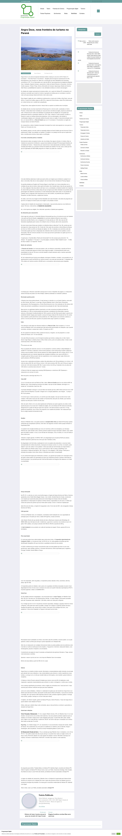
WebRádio (74, 13)
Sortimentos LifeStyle (85, 156)
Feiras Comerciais (85, 165)
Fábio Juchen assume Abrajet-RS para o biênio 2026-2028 (93, 42)
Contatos (82, 13)
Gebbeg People (84, 168)
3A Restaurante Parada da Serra (29, 732)
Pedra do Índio (51, 325)
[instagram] (99, 1)
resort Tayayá (57, 596)
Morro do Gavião (52, 382)
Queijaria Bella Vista (51, 421)
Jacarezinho (40, 218)
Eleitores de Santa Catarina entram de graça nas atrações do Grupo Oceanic (35, 815)
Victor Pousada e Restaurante (29, 714)
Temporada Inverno (85, 130)
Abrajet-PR (51, 788)
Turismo (83, 8)
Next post (50, 812)
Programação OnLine (26, 73)
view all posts (42, 806)
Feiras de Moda (84, 179)
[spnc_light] (95, 10)
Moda (65, 13)
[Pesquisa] (93, 11)
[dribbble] (97, 1)
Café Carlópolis (26, 527)
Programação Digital (72, 8)
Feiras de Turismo (85, 136)
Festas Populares (45, 13)
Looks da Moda (84, 176)
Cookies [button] (113, 833)
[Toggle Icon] (98, 11)
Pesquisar (98, 34)
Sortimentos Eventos (85, 162)
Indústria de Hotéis (85, 139)
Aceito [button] (118, 833)
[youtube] (101, 1)
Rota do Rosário (39, 120)
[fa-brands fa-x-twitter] (95, 1)
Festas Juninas (84, 144)
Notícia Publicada (37, 73)
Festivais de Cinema (58, 8)
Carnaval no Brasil (85, 147)
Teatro (48, 8)
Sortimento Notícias (85, 159)
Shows (42, 8)
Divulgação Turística (85, 133)
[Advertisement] (89, 93)
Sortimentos (57, 13)
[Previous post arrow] (21, 814)
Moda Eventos (84, 173)
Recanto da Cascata (27, 248)
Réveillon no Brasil (85, 150)
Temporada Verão (85, 127)
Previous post (43, 812)
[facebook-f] (93, 1)
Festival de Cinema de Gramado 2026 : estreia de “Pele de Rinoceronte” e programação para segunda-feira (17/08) (93, 74)
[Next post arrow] (72, 814)
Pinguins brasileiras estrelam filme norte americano (59, 815)
